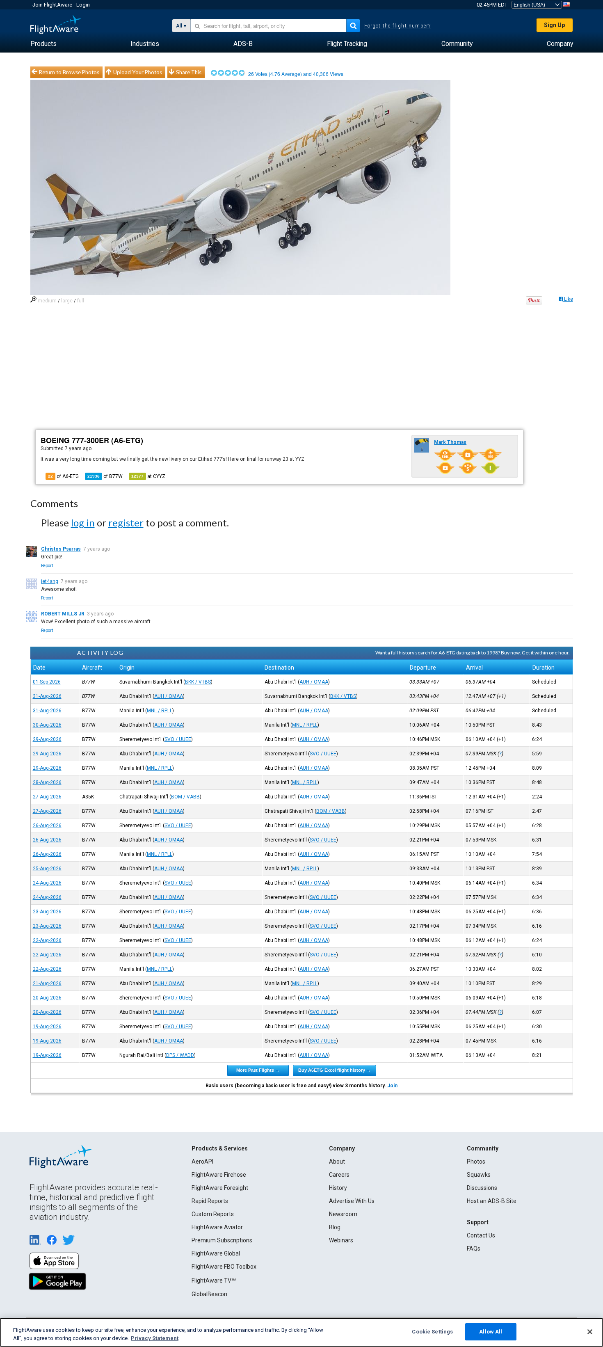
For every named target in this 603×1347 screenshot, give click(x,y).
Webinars (341, 1240)
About (337, 1161)
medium (47, 301)
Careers (339, 1174)
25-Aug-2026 (47, 868)
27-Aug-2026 (47, 797)
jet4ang (49, 581)
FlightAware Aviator (217, 1227)
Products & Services (220, 1148)
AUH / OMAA (313, 682)
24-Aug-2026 (47, 883)
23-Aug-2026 (47, 912)
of (105, 476)
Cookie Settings (432, 1332)
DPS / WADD (180, 1055)
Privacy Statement (154, 1338)
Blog (334, 1227)
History (338, 1188)
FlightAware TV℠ (214, 1280)
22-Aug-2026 (47, 940)
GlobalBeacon (209, 1294)
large (67, 301)
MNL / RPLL (159, 711)
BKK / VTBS (198, 682)
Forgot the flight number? (397, 26)
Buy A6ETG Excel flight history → (334, 1070)
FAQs (473, 1248)
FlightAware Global (216, 1253)
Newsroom (343, 1214)
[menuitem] (43, 44)
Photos (476, 1161)
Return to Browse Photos (69, 72)
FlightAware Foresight (220, 1188)
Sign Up (554, 25)
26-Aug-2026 (47, 825)
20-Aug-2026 (47, 998)
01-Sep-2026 (47, 682)
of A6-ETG (63, 476)
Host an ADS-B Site (491, 1201)
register (126, 522)
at (148, 476)
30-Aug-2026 (47, 725)
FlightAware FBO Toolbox (224, 1266)
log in (83, 522)
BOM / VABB (185, 797)
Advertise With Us (352, 1201)
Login (83, 5)
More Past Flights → (258, 1070)
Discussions (482, 1188)
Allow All (490, 1332)
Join (392, 1086)
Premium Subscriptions (222, 1240)
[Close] (590, 1332)
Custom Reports (213, 1214)
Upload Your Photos (137, 72)
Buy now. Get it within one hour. (535, 652)
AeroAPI (202, 1161)
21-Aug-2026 (47, 983)
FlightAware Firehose (219, 1174)
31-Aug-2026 (47, 696)
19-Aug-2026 (47, 1026)
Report (47, 565)
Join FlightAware (52, 5)
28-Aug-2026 (47, 782)
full (80, 301)
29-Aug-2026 (47, 739)
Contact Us (481, 1235)
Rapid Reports (210, 1201)
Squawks (479, 1174)
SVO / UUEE (177, 739)
